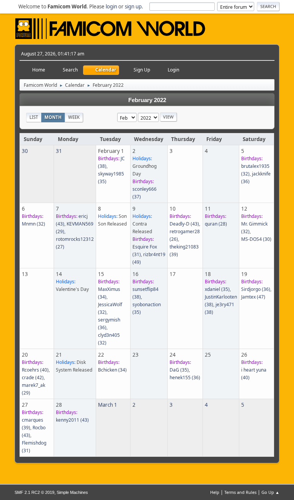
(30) (256, 239)
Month (53, 117)
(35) (217, 289)
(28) (216, 224)
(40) (35, 370)
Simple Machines (72, 492)
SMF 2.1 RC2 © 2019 (34, 492)
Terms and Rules (240, 492)
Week (74, 117)
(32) (33, 224)
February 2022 (147, 100)
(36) (255, 289)
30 (25, 151)
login (111, 6)
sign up (133, 6)
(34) (112, 370)
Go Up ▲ (270, 492)
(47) (253, 297)
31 (59, 151)
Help (214, 492)
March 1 (107, 404)
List (33, 117)
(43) (184, 224)
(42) (33, 377)
